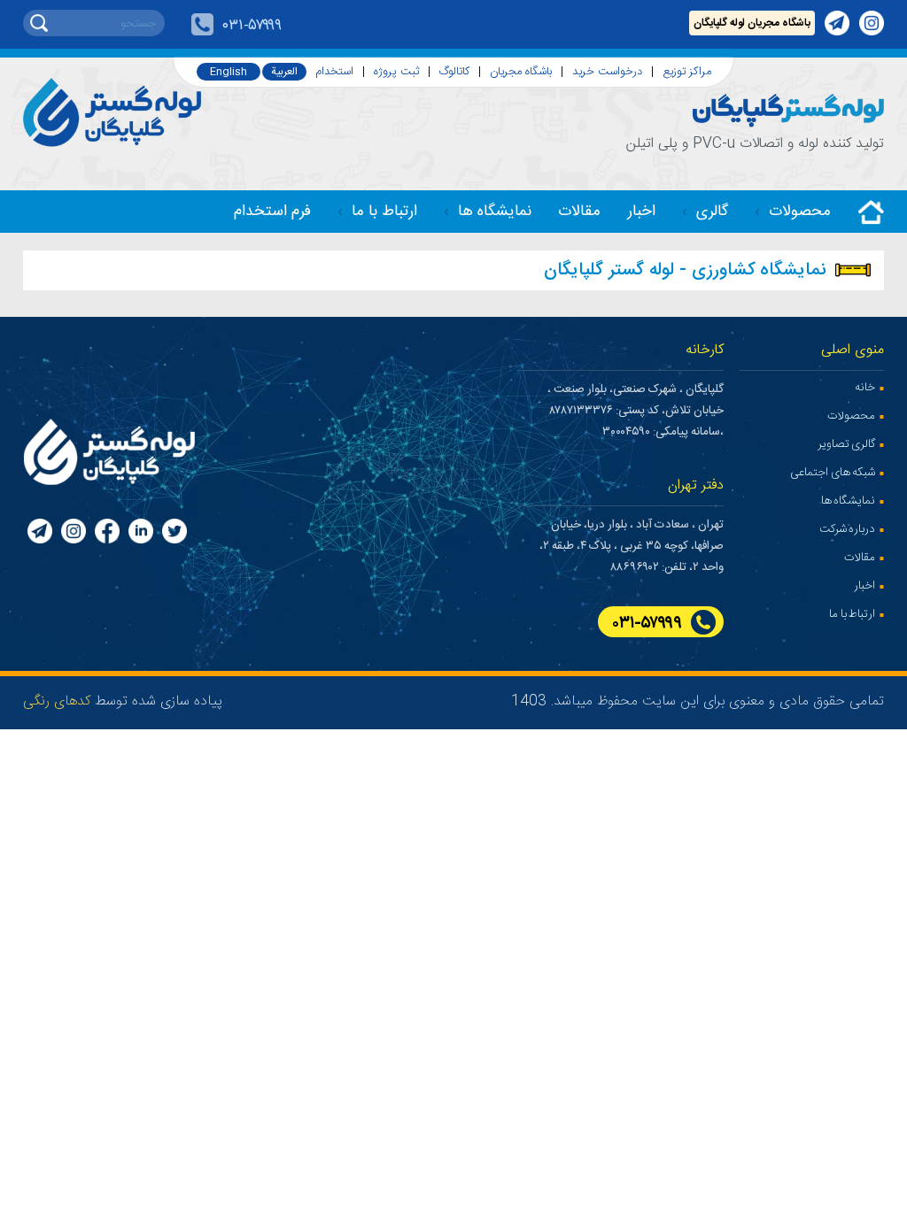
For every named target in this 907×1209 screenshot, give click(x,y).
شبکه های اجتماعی (832, 472)
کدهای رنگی (56, 701)
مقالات (579, 212)
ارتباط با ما (384, 212)
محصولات (800, 212)
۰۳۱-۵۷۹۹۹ (252, 26)
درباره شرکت (847, 529)
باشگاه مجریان (521, 72)
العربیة (284, 72)
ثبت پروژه (396, 72)
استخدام (334, 72)
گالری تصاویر (847, 444)
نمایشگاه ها (494, 212)
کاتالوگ (454, 72)
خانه (865, 387)
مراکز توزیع (687, 72)
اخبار (641, 212)
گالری (712, 212)
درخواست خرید (607, 72)
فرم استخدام (272, 212)
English (228, 72)
